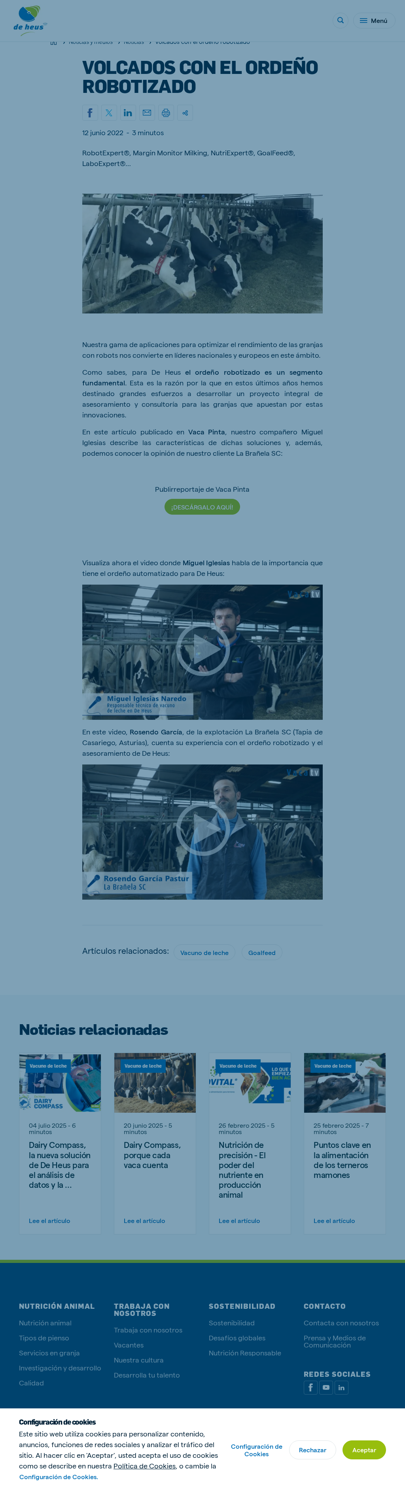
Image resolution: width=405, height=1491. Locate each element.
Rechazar (312, 1449)
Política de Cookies (145, 1465)
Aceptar (364, 1449)
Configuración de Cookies (256, 1449)
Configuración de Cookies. (58, 1476)
